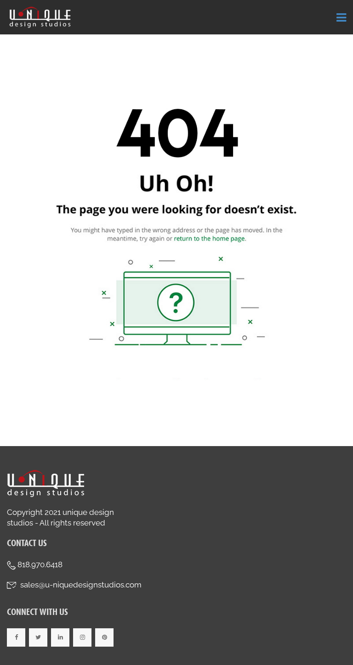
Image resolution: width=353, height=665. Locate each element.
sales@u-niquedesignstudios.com (81, 584)
